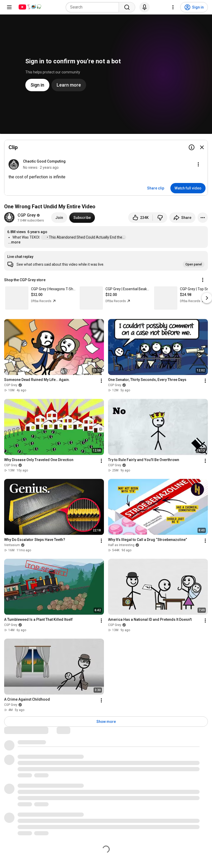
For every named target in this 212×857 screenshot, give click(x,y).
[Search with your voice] (144, 7)
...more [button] (14, 242)
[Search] (127, 7)
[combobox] (94, 7)
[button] (106, 261)
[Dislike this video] (160, 217)
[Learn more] (191, 147)
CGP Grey (27, 215)
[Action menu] (198, 164)
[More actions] (203, 217)
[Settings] (173, 7)
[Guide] (9, 7)
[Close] (202, 147)
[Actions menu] (203, 280)
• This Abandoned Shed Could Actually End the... (86, 237)
